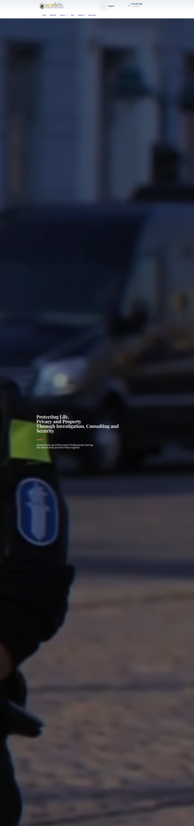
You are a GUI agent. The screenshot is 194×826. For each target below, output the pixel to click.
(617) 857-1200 (137, 4)
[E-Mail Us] (103, 6)
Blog (72, 15)
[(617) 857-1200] (129, 4)
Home (44, 15)
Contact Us (81, 15)
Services (62, 15)
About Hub (53, 15)
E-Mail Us (111, 6)
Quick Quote (92, 15)
